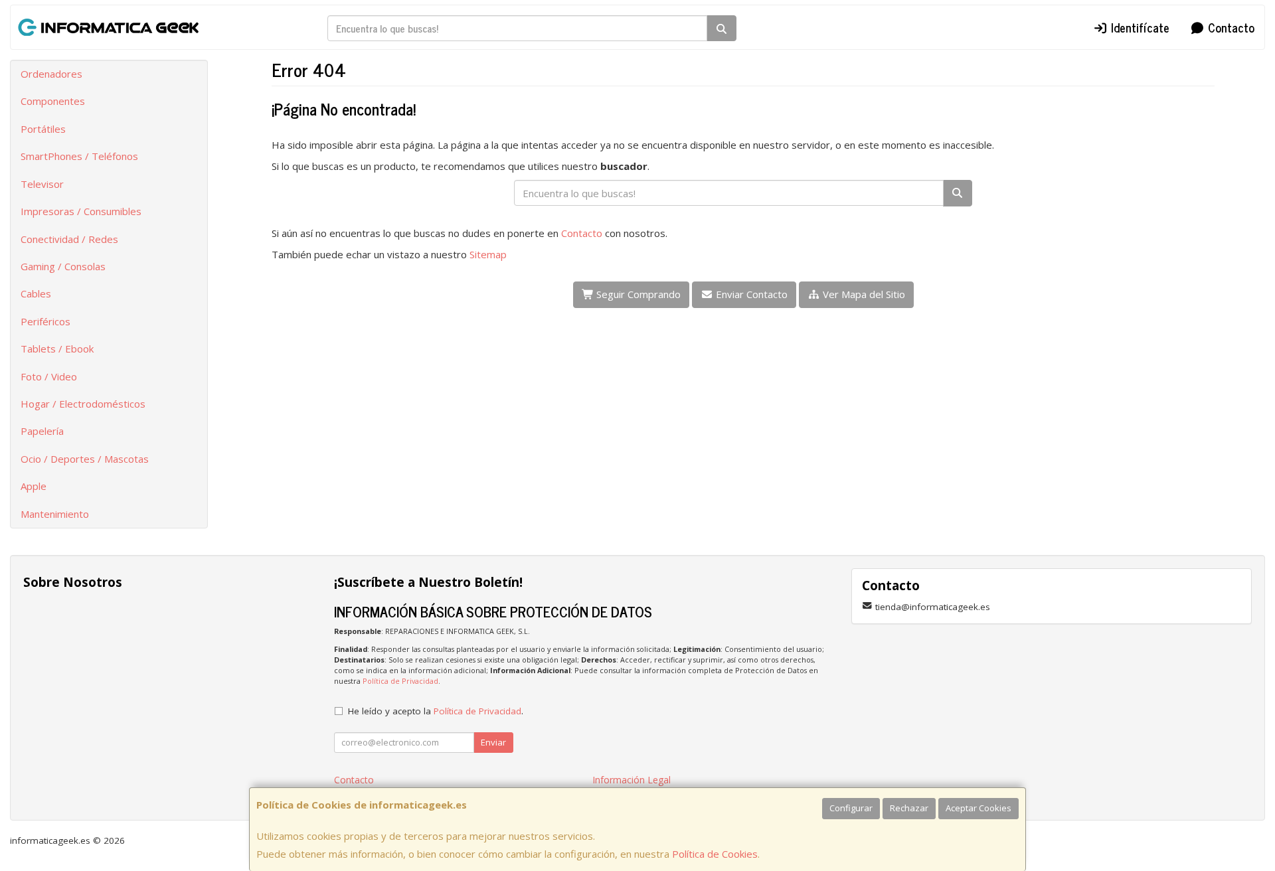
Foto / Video (49, 376)
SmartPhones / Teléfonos (79, 156)
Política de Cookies (715, 853)
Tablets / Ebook (57, 348)
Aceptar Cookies (978, 808)
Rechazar (909, 808)
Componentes (53, 101)
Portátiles (43, 128)
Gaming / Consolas (63, 266)
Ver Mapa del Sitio (862, 294)
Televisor (42, 184)
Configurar (851, 808)
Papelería (42, 430)
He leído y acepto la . (435, 711)
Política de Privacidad (400, 681)
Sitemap (488, 254)
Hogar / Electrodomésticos (83, 403)
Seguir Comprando (637, 294)
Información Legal (631, 779)
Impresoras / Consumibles (81, 211)
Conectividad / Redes (69, 239)
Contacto (1229, 27)
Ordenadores (51, 73)
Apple (33, 486)
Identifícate (1138, 27)
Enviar (493, 742)
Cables (36, 293)
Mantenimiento (55, 513)
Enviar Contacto (750, 294)
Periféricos (45, 321)
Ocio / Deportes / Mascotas (85, 458)
